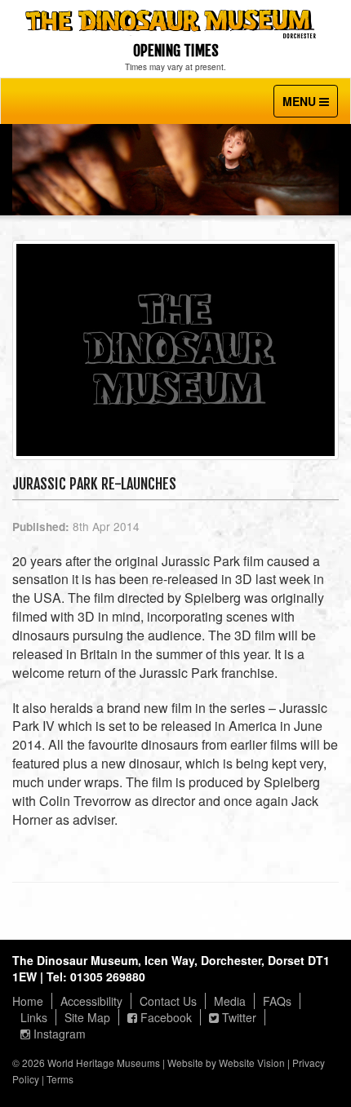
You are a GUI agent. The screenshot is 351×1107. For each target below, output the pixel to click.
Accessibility (91, 1001)
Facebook (164, 1017)
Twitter (237, 1017)
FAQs (277, 1001)
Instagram (58, 1033)
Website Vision (252, 1062)
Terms (60, 1079)
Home (27, 1001)
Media (230, 1001)
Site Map (87, 1017)
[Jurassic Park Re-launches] (175, 356)
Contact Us (168, 1001)
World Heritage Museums (103, 1062)
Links (33, 1017)
